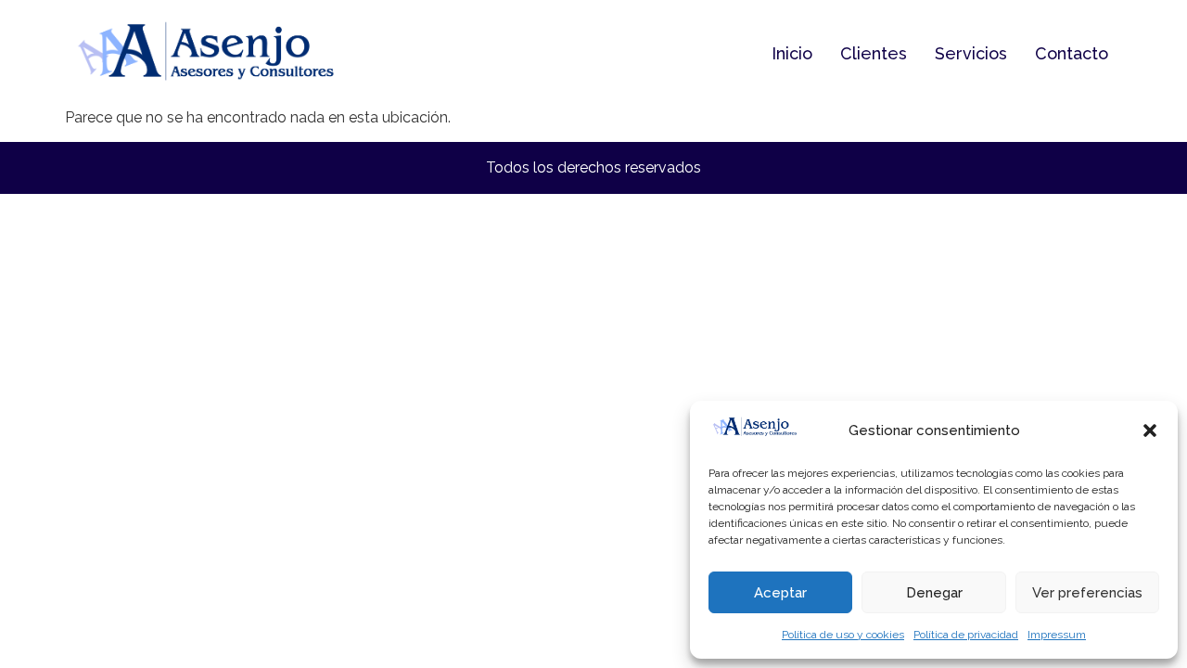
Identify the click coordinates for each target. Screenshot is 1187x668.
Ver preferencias (1087, 592)
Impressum (1056, 634)
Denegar (934, 592)
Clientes (873, 53)
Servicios (971, 53)
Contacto (1071, 53)
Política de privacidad (965, 634)
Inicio (792, 53)
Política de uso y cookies (843, 634)
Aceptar (780, 592)
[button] (1150, 430)
